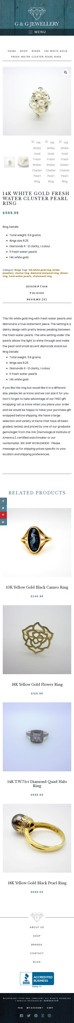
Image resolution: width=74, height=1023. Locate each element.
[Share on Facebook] (3, 501)
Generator (51, 1001)
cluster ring (22, 273)
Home (12, 51)
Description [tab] (37, 286)
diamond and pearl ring (44, 273)
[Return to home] (37, 17)
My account (35, 1008)
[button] (65, 72)
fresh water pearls (20, 276)
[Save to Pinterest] (3, 515)
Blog (37, 961)
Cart (50, 1008)
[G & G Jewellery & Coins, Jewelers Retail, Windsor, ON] (37, 979)
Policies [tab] (37, 293)
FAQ (20, 1008)
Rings (36, 51)
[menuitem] (37, 927)
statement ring (42, 276)
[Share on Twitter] (3, 508)
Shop (24, 51)
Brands (37, 944)
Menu (39, 31)
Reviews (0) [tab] (37, 299)
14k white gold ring (40, 269)
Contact (37, 953)
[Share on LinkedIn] (3, 521)
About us (37, 927)
